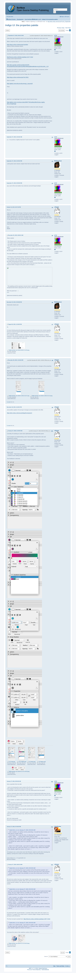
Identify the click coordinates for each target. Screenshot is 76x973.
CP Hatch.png (32, 761)
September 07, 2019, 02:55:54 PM (14, 160)
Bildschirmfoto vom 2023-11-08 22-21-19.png (42, 395)
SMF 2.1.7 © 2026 (33, 968)
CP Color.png (12, 761)
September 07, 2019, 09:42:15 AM (15, 35)
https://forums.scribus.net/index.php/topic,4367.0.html (37, 919)
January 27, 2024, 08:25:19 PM (15, 864)
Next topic (68, 27)
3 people (9, 401)
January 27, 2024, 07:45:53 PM (14, 826)
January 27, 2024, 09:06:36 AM (14, 781)
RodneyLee (58, 161)
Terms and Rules (60, 966)
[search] (54, 12)
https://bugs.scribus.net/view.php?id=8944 (17, 44)
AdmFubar (57, 826)
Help (54, 966)
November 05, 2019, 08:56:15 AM (15, 235)
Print (7, 30)
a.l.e (39, 19)
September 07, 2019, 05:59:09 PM (14, 183)
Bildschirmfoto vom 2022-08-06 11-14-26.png (19, 350)
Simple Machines (42, 968)
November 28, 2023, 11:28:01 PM (14, 407)
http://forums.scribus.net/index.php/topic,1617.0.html (20, 57)
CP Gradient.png (22, 761)
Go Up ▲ (67, 966)
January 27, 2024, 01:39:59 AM (15, 430)
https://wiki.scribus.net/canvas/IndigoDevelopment (19, 413)
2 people (9, 425)
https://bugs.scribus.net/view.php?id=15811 (18, 77)
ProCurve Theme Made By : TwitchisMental (38, 969)
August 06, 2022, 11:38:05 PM (15, 324)
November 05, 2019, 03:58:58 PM (14, 302)
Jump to (46, 956)
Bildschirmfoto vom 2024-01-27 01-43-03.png (19, 771)
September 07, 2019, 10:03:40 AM (14, 136)
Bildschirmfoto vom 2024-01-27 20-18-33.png (19, 943)
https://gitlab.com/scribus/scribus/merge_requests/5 (20, 83)
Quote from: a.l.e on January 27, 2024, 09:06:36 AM (22, 830)
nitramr (56, 207)
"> (6, 966)
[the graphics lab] (55, 49)
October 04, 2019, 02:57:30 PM (14, 207)
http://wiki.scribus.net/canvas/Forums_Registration (59, 21)
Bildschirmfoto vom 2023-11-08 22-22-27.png (19, 395)
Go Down (61, 30)
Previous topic (61, 27)
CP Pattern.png (42, 761)
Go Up (62, 952)
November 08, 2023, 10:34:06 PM (15, 360)
